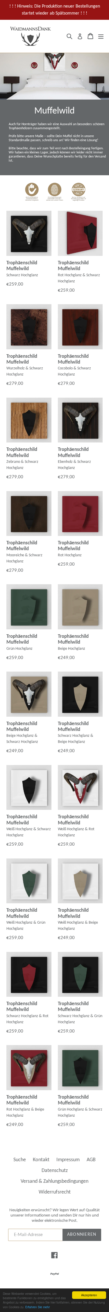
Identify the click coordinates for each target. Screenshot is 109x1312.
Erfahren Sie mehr (37, 1307)
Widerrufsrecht (55, 1192)
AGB (91, 1160)
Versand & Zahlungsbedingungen (54, 1181)
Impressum (68, 1160)
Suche (19, 1160)
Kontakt (41, 1160)
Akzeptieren (89, 1295)
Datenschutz (55, 1170)
